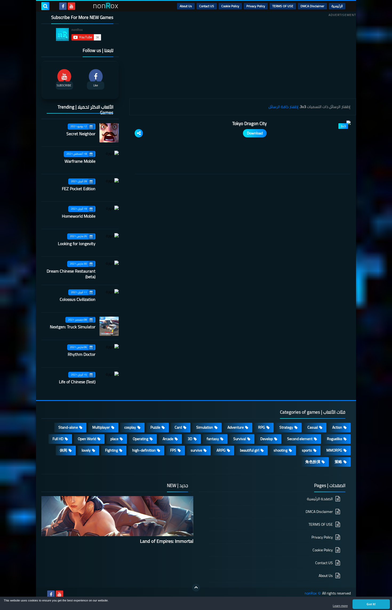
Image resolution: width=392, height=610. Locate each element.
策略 (338, 461)
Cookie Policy (230, 6)
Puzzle (155, 427)
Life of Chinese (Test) (77, 382)
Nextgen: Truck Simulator (72, 327)
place (114, 438)
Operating (140, 438)
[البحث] (45, 6)
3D (190, 438)
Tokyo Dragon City (249, 123)
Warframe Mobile (80, 161)
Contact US (206, 6)
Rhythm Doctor (81, 354)
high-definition (144, 450)
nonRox (311, 593)
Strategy (286, 427)
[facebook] (63, 6)
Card (178, 427)
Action (337, 427)
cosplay (130, 427)
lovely (86, 450)
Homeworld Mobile (78, 216)
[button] (371, 604)
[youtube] (71, 6)
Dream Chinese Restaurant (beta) (71, 274)
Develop (266, 438)
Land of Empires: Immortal (166, 541)
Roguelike (334, 438)
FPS (173, 450)
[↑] (196, 588)
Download (255, 133)
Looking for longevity (76, 244)
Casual (312, 427)
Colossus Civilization (77, 299)
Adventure (235, 427)
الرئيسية (337, 6)
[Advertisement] (242, 55)
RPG (261, 427)
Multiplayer (101, 427)
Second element (300, 438)
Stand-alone (68, 427)
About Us (186, 6)
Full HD (58, 438)
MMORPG (334, 450)
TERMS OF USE (282, 6)
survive (196, 450)
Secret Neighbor (80, 134)
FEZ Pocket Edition (78, 189)
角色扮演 (312, 461)
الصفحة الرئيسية (320, 499)
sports (307, 450)
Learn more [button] (340, 605)
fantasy (213, 438)
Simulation (204, 427)
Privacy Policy (255, 6)
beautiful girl (249, 450)
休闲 (63, 450)
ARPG (221, 450)
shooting (280, 450)
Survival (239, 438)
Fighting (111, 450)
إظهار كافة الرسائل (283, 106)
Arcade (168, 438)
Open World (87, 438)
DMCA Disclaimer (312, 6)
